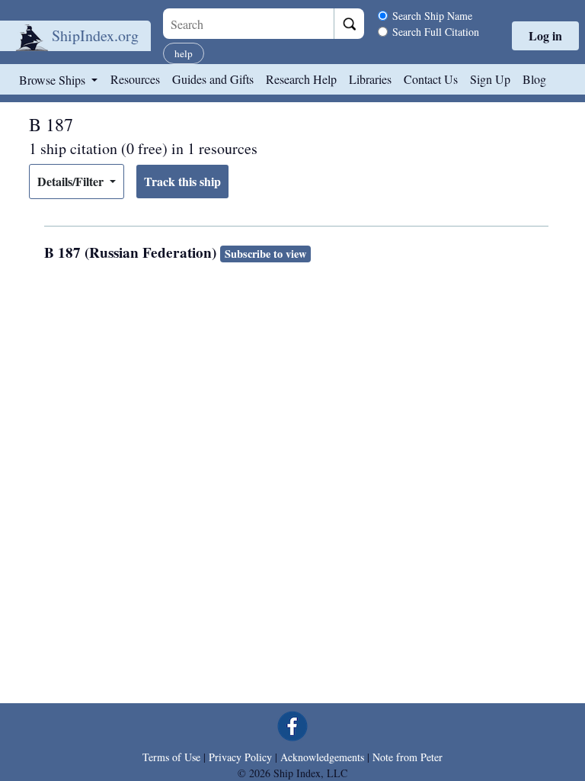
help (183, 53)
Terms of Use (171, 757)
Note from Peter (407, 757)
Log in (545, 35)
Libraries (370, 79)
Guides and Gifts (213, 79)
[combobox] (248, 23)
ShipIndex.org (95, 35)
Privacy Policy (240, 757)
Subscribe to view (265, 254)
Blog (534, 79)
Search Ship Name (432, 15)
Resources (135, 79)
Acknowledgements (322, 757)
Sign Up (490, 79)
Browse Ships (53, 80)
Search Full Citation (435, 31)
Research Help (301, 79)
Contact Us (431, 79)
